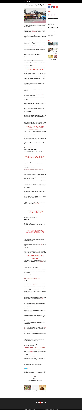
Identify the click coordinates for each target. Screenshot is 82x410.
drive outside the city (41, 261)
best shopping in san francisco (28, 364)
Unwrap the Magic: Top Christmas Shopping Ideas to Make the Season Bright (42, 391)
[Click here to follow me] (53, 13)
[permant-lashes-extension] (51, 15)
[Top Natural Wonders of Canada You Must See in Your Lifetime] (50, 43)
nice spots (40, 134)
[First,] (48, 14)
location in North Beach (35, 284)
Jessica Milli (35, 378)
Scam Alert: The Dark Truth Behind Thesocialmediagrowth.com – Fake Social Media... (55, 52)
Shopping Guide (51, 1)
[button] (57, 1)
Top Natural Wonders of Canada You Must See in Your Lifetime (50, 46)
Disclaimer (53, 409)
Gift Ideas (48, 1)
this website (41, 244)
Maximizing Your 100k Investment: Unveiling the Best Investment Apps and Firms (41, 372)
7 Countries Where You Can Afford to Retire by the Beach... (55, 46)
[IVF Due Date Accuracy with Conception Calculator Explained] (50, 49)
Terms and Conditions (47, 409)
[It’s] (48, 15)
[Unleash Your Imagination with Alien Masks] (55, 56)
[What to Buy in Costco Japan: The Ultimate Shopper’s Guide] (27, 387)
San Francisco (33, 364)
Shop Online (55, 1)
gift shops (36, 62)
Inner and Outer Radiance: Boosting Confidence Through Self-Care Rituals (29, 372)
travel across (31, 351)
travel (40, 364)
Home (39, 1)
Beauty (42, 1)
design (42, 298)
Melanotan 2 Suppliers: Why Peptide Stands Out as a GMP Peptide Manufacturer (35, 391)
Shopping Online (56, 409)
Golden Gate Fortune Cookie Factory (40, 94)
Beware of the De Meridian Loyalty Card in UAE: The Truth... (50, 59)
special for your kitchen (36, 203)
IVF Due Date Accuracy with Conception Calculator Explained (50, 52)
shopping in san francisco (37, 364)
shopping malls (34, 31)
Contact (43, 409)
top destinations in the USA (32, 356)
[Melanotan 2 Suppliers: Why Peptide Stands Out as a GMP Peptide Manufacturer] (35, 387)
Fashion (44, 1)
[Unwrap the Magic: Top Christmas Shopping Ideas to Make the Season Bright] (42, 387)
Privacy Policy (51, 409)
